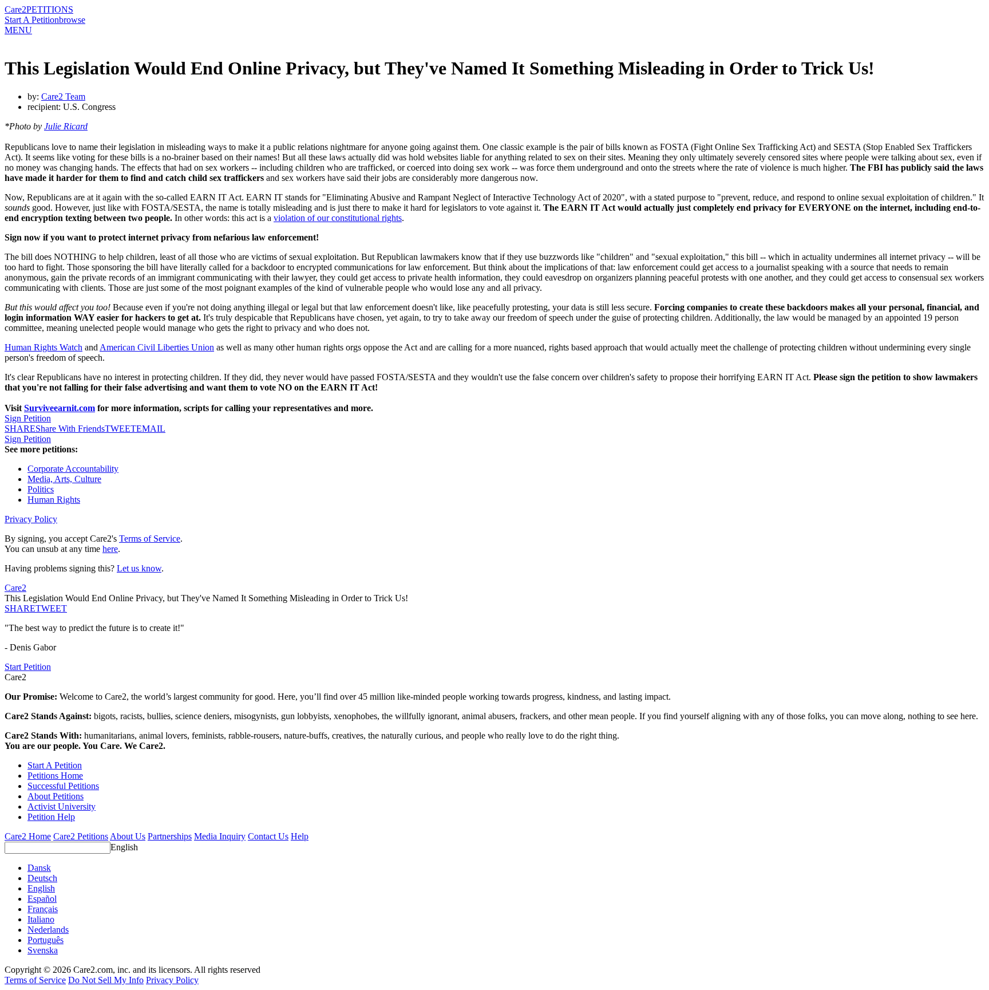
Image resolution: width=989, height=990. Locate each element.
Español (42, 899)
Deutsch (42, 878)
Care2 (15, 9)
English (124, 847)
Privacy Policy (31, 519)
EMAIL (150, 428)
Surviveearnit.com (59, 408)
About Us (127, 836)
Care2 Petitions (80, 836)
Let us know (139, 568)
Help (299, 836)
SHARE (20, 608)
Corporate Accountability (72, 469)
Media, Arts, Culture (64, 479)
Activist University (61, 806)
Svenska (42, 950)
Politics (40, 489)
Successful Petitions (63, 786)
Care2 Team (63, 96)
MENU (18, 30)
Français (42, 909)
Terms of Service (149, 538)
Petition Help (51, 817)
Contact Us (268, 836)
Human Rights (53, 499)
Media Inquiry (220, 836)
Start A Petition (32, 20)
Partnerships (170, 836)
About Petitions (55, 796)
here (110, 549)
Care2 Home (28, 836)
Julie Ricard (66, 126)
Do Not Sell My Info (106, 980)
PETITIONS (49, 9)
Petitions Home (55, 775)
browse (72, 20)
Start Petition (28, 667)
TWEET (120, 428)
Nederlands (48, 929)
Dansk (39, 868)
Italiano (40, 919)
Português (45, 940)
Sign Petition (28, 418)
